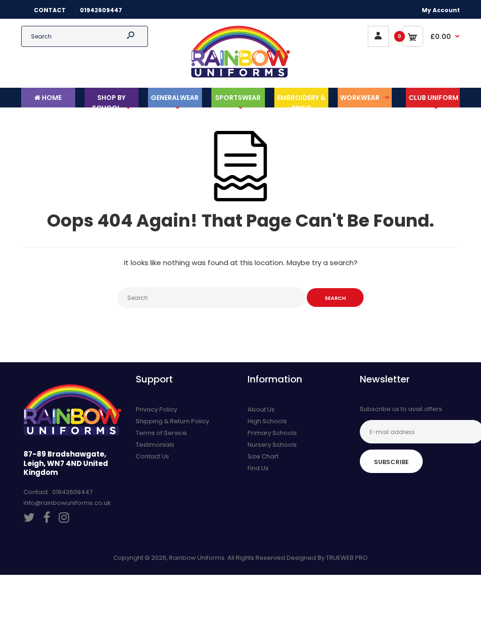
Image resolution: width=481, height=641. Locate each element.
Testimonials (155, 444)
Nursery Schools (272, 444)
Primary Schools (272, 432)
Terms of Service (161, 432)
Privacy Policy (156, 409)
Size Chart (263, 456)
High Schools (267, 421)
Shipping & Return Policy (172, 421)
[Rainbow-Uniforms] (240, 75)
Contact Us (152, 456)
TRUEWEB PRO (347, 557)
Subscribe (391, 462)
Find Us (258, 468)
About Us (261, 409)
